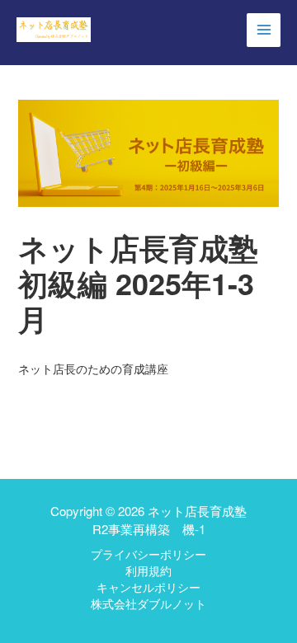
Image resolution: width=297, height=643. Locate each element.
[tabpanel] (149, 368)
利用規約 (148, 570)
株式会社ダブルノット (148, 603)
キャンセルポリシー (148, 587)
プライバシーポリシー (148, 554)
